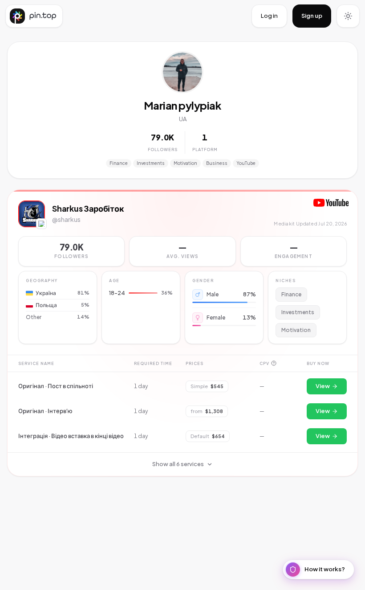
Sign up (311, 15)
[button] (182, 251)
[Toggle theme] (348, 16)
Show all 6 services (178, 463)
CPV (264, 363)
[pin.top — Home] (34, 16)
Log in (269, 15)
